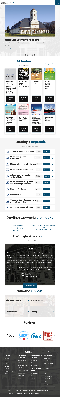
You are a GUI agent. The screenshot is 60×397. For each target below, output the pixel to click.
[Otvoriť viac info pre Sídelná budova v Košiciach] (52, 152)
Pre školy (7, 368)
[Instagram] (50, 351)
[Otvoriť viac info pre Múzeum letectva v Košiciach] (52, 164)
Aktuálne (7, 358)
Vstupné (33, 378)
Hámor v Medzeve (18, 189)
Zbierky (19, 378)
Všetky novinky (49, 64)
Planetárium (15, 195)
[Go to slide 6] (34, 55)
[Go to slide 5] (32, 55)
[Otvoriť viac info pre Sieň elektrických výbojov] (52, 207)
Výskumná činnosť (22, 362)
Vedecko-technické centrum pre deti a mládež (23, 201)
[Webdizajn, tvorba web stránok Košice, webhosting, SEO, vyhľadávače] (10, 393)
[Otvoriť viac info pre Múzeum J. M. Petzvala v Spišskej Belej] (52, 176)
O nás (6, 361)
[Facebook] (48, 351)
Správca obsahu (35, 373)
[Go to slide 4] (30, 55)
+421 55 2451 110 (48, 376)
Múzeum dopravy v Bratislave (18, 158)
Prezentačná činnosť (23, 370)
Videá (32, 362)
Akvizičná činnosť (22, 360)
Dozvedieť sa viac (30, 285)
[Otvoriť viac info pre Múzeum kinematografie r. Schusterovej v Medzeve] (52, 183)
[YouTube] (53, 351)
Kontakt (46, 151)
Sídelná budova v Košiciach (22, 151)
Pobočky (7, 363)
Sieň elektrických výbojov (21, 207)
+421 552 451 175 (48, 379)
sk (10, 3)
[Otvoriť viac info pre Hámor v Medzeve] (52, 189)
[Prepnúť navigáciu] (52, 2)
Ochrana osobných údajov (43, 390)
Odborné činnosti (9, 371)
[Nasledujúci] (54, 335)
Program (7, 366)
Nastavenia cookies (34, 393)
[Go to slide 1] (25, 55)
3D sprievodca (34, 360)
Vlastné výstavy (22, 373)
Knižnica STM (21, 375)
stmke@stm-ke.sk (48, 384)
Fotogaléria (34, 365)
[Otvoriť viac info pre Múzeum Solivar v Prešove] (52, 170)
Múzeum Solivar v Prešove (21, 170)
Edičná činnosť (21, 368)
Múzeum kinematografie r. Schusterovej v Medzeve (22, 183)
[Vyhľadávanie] (57, 2)
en (13, 3)
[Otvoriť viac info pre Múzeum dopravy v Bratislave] (52, 158)
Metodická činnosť (22, 365)
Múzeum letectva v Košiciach (23, 164)
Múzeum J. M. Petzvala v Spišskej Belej (20, 176)
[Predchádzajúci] (7, 335)
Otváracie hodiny (35, 376)
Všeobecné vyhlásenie (21, 393)
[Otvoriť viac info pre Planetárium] (52, 195)
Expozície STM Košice (17, 225)
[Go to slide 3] (29, 55)
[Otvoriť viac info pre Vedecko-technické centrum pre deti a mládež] (52, 201)
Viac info (8, 49)
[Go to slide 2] (27, 55)
